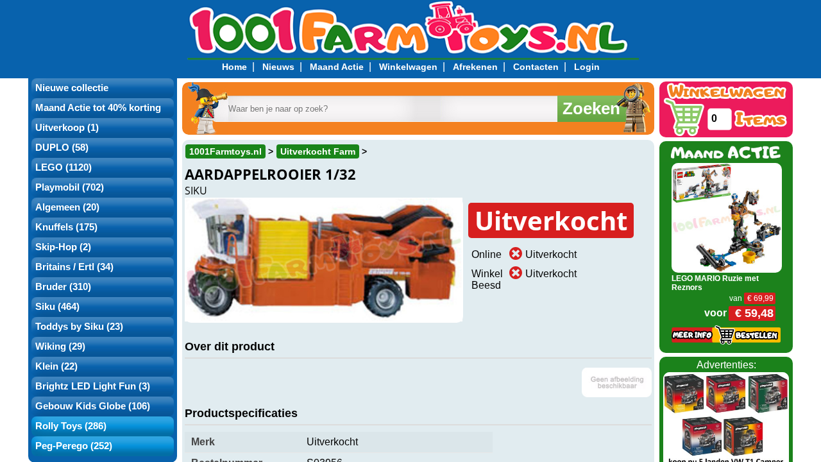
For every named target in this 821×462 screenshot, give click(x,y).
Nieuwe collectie (71, 88)
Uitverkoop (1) (67, 128)
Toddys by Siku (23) (79, 326)
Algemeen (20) (67, 207)
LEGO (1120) (63, 167)
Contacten (536, 67)
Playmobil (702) (69, 187)
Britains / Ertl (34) (74, 267)
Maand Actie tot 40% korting (98, 108)
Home (234, 67)
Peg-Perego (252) (73, 446)
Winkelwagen (408, 67)
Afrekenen (475, 67)
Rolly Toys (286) (70, 426)
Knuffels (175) (66, 227)
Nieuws (278, 67)
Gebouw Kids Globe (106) (92, 406)
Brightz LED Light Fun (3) (92, 386)
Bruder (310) (63, 287)
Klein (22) (56, 366)
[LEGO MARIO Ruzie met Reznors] (727, 216)
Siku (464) (57, 307)
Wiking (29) (60, 346)
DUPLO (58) (62, 147)
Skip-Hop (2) (63, 247)
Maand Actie (337, 67)
